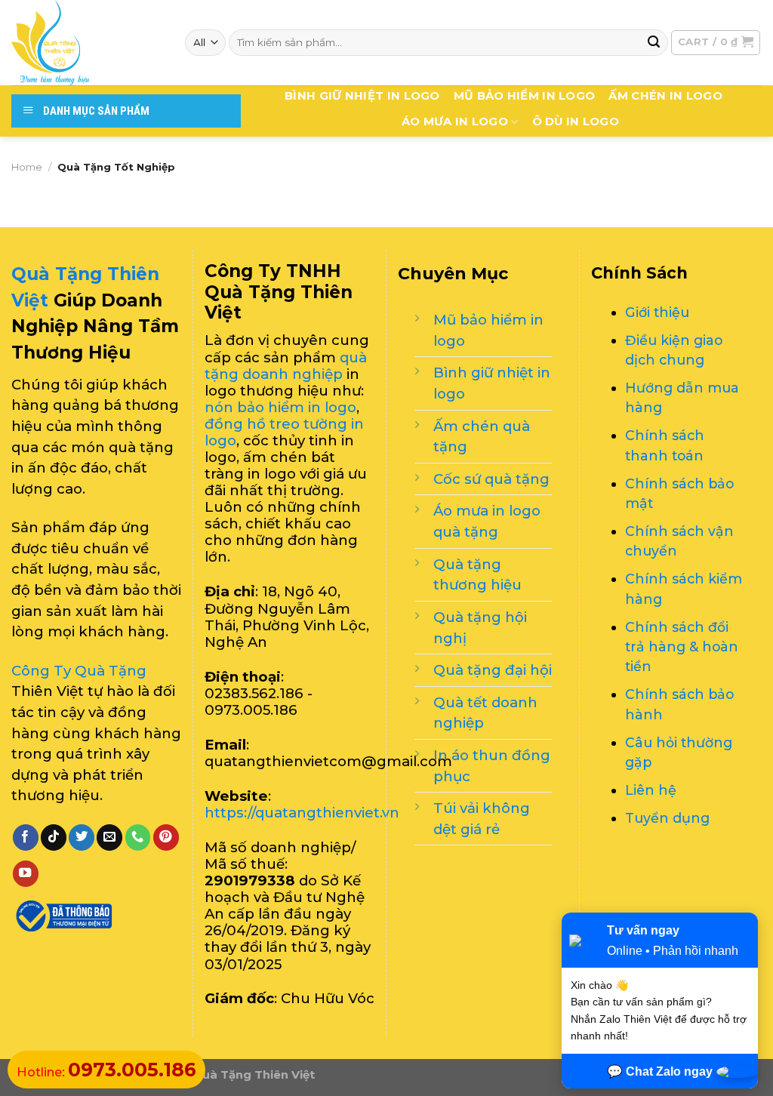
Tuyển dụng (667, 818)
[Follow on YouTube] (25, 873)
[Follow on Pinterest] (166, 837)
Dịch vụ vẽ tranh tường (382, 1075)
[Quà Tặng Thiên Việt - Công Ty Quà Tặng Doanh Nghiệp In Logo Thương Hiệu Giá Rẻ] (86, 42)
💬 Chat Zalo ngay (660, 1071)
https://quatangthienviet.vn (302, 812)
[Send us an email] (109, 837)
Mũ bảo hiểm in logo (525, 96)
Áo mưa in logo (455, 121)
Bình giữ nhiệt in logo (362, 96)
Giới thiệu (657, 312)
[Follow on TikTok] (53, 837)
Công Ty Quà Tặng (78, 670)
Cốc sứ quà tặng (491, 479)
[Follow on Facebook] (25, 837)
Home (26, 167)
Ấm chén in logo (665, 96)
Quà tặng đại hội (492, 670)
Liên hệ (650, 790)
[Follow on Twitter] (81, 837)
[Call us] (138, 837)
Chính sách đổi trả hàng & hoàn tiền (681, 647)
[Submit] (654, 42)
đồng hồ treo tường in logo (284, 432)
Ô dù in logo (576, 121)
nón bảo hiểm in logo (280, 407)
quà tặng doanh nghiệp (286, 366)
